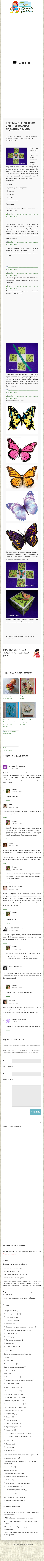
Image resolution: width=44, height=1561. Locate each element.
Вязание (7, 1360)
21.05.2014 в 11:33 (13, 846)
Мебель (8, 1480)
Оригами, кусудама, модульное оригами (19, 1327)
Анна (19, 136)
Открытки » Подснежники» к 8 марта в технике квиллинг (9, 723)
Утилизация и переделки (12, 1473)
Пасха (8, 1441)
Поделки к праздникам (12, 138)
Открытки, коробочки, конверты (17, 1330)
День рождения (25, 138)
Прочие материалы (12, 1486)
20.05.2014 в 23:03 (17, 792)
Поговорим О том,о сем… (13, 1397)
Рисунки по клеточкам (13, 1340)
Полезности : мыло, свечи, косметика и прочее (19, 1455)
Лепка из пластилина (13, 1377)
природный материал (11, 1458)
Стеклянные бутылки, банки (15, 1489)
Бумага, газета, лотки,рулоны (16, 1476)
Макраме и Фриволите (11, 1387)
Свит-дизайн (8, 1467)
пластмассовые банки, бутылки (16, 1483)
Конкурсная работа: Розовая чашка (9, 697)
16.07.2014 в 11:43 (17, 1022)
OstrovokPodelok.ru (28, 1544)
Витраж (6, 1351)
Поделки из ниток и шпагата (13, 1407)
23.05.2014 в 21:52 (13, 930)
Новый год (9, 1430)
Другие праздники (12, 1427)
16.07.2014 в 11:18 (13, 1003)
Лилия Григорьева (19, 1019)
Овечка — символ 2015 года (18, 1436)
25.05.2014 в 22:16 (17, 988)
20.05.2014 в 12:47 (13, 768)
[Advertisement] (22, 35)
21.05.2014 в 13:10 (13, 889)
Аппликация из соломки (25, 1518)
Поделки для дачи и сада (12, 1400)
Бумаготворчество (10, 1314)
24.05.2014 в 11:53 (17, 949)
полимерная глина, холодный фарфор (18, 1380)
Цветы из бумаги (11, 1346)
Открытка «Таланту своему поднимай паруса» (26, 722)
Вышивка (7, 1357)
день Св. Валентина (12, 1423)
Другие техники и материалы (14, 1367)
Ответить (5, 785)
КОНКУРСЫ (8, 1370)
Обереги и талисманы (11, 1391)
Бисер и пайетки (9, 1310)
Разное (8, 1337)
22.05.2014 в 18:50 (17, 915)
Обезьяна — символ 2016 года (18, 1433)
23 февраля (10, 1414)
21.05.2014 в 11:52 (17, 823)
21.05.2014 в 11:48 (17, 869)
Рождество (10, 1444)
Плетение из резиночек (11, 1394)
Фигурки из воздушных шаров (14, 1497)
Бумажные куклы (12, 1317)
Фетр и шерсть (9, 1494)
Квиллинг (9, 1324)
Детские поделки (10, 1364)
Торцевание (10, 1343)
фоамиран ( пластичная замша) (14, 1500)
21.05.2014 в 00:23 (13, 807)
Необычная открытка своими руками (10, 749)
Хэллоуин (9, 1450)
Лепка (6, 1373)
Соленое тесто (11, 1383)
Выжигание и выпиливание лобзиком (16, 1354)
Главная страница (30, 136)
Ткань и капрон (9, 1470)
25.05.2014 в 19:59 (13, 969)
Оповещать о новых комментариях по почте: (14, 1126)
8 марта (8, 1417)
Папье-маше (10, 1333)
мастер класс (9, 639)
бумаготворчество (18, 636)
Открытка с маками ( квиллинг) (26, 697)
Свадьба (9, 1447)
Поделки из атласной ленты (13, 1404)
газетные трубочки (12, 1320)
